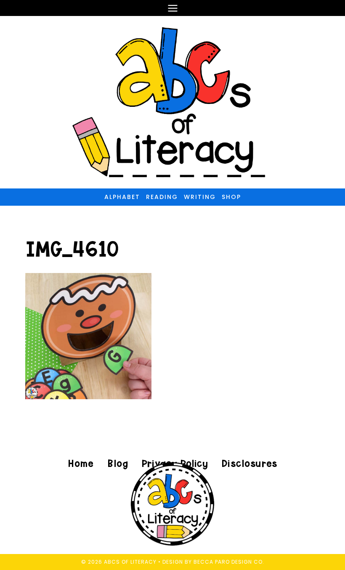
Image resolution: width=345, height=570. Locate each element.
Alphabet (122, 197)
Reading (162, 197)
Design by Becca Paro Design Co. (213, 561)
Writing (200, 197)
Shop (231, 197)
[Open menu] (172, 8)
